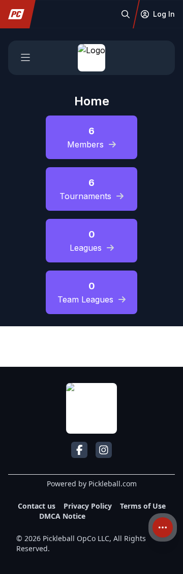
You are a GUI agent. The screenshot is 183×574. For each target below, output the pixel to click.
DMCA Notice (62, 516)
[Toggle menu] (25, 58)
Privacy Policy (88, 506)
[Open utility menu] (162, 527)
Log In (164, 14)
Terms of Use (143, 506)
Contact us (36, 506)
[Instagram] (104, 450)
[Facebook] (79, 450)
